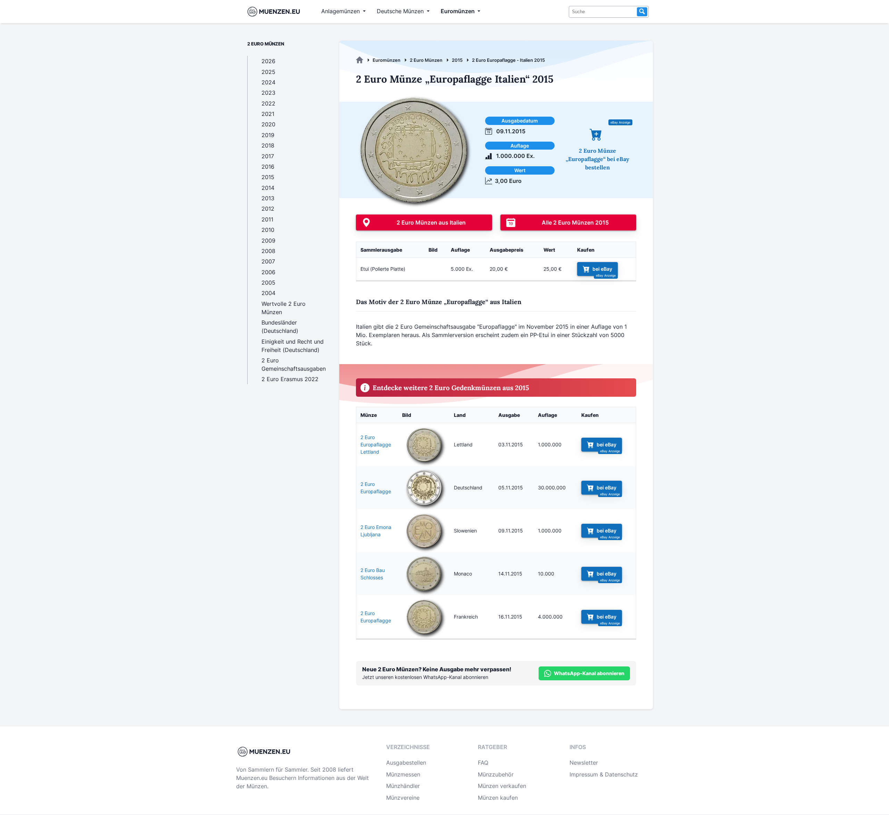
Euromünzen (386, 60)
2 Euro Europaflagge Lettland (375, 444)
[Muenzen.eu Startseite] (275, 11)
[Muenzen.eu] (359, 60)
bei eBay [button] (602, 269)
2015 (457, 60)
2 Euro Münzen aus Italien (431, 222)
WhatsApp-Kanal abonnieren (589, 673)
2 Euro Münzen (426, 60)
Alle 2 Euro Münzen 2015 (575, 222)
